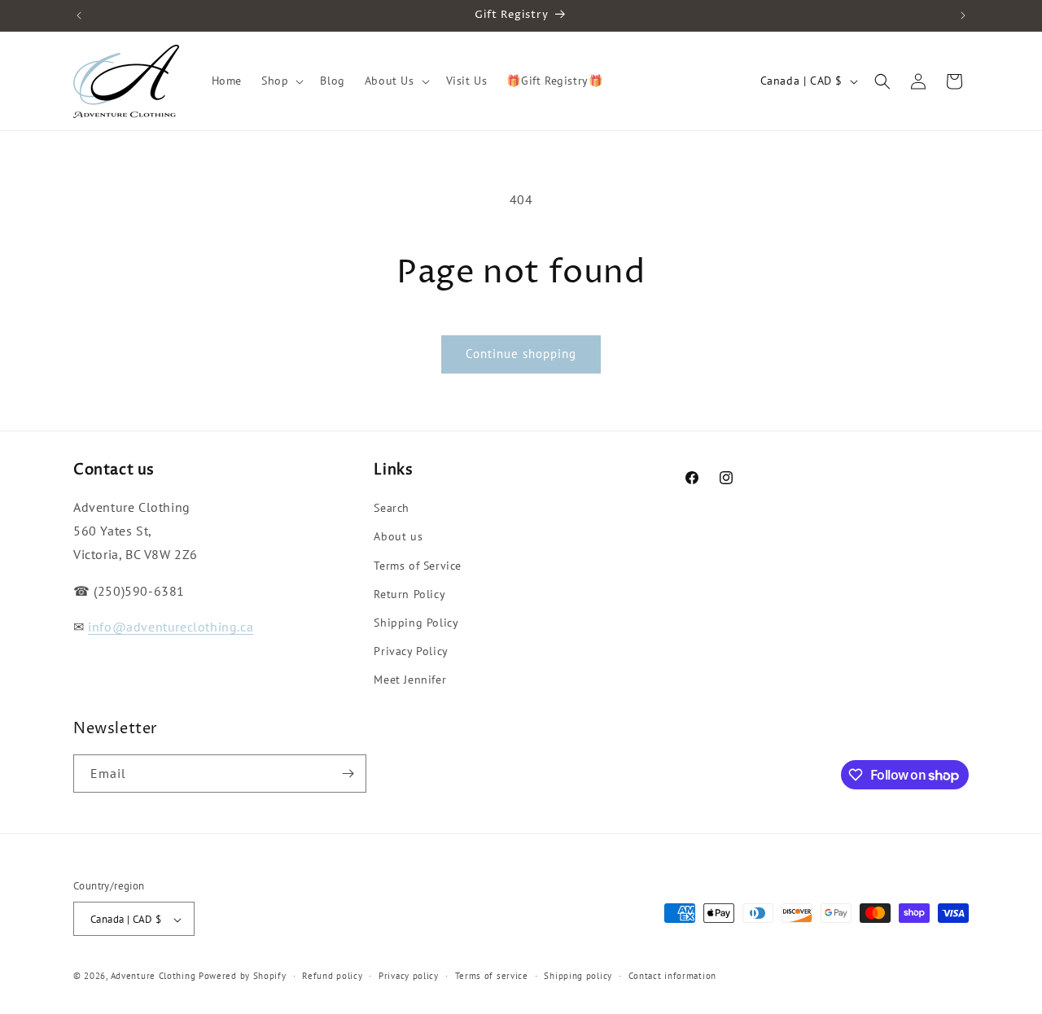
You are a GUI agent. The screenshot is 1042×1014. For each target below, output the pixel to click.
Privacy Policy (411, 651)
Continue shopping (521, 353)
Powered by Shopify (243, 976)
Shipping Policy (416, 622)
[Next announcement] (963, 15)
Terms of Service (418, 565)
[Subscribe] (348, 773)
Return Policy (409, 594)
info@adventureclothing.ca (170, 627)
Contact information (672, 975)
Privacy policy (409, 975)
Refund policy (332, 975)
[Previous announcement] (79, 15)
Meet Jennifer (410, 680)
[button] (281, 80)
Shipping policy (578, 975)
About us (398, 537)
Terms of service (491, 975)
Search (391, 507)
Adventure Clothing (153, 976)
